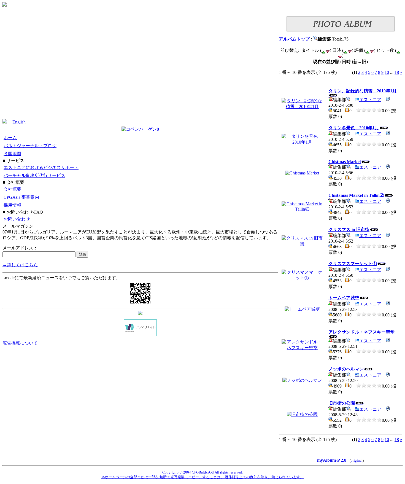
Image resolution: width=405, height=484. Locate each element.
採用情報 (12, 205)
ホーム (10, 137)
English (19, 122)
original (357, 460)
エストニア (370, 99)
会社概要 (12, 189)
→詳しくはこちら (20, 264)
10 (387, 72)
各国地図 (12, 153)
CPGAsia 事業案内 (21, 197)
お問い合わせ (17, 219)
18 (397, 72)
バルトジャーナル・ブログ (30, 145)
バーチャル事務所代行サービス (34, 175)
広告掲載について (20, 343)
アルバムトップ (294, 39)
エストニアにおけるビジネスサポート (41, 167)
